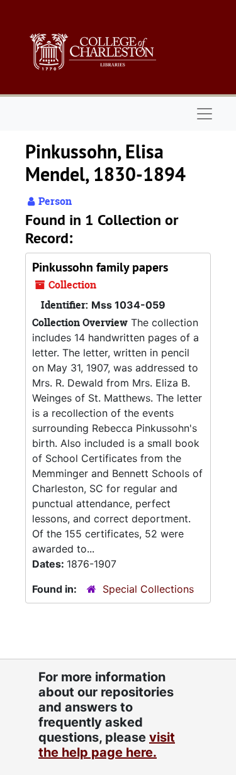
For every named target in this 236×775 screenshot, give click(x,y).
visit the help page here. (106, 745)
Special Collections (148, 589)
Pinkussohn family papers (100, 267)
